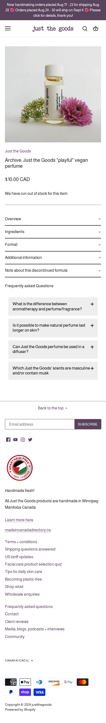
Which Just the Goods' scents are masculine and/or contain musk (51, 370)
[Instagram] (23, 439)
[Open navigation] (8, 28)
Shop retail (14, 587)
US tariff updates (19, 557)
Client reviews (17, 622)
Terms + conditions (21, 542)
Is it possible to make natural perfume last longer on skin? (49, 328)
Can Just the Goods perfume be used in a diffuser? (48, 349)
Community (15, 637)
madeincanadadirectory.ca (28, 530)
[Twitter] (30, 439)
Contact (12, 614)
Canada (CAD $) (17, 660)
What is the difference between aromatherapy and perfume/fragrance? (47, 306)
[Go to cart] (96, 28)
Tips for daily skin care (23, 572)
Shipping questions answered (30, 549)
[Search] (84, 28)
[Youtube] (15, 439)
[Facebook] (8, 439)
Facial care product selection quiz (33, 564)
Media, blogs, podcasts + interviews (35, 629)
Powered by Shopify (20, 709)
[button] (53, 219)
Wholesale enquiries (22, 594)
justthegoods (42, 704)
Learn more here (19, 520)
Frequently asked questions (29, 607)
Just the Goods (18, 151)
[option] (53, 94)
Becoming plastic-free (23, 579)
